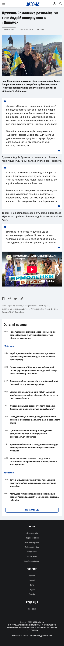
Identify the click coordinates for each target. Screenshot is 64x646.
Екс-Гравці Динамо (49, 309)
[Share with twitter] (15, 299)
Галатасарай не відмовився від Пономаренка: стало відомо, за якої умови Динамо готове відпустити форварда (33, 335)
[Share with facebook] (3, 299)
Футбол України (32, 542)
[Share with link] (22, 299)
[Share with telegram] (9, 299)
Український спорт (32, 561)
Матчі (32, 580)
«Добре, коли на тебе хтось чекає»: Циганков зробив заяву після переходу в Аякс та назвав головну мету (33, 356)
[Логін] (54, 3)
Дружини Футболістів (31, 309)
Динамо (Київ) (8, 312)
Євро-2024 (32, 552)
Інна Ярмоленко (30, 306)
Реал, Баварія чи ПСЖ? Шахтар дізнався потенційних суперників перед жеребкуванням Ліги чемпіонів (33, 461)
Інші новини (32, 556)
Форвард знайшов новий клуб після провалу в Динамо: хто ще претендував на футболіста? (33, 407)
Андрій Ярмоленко (14, 306)
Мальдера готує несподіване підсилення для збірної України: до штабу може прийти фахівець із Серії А (34, 497)
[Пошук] (60, 3)
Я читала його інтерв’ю (19, 231)
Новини (32, 576)
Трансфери (19, 312)
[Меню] (6, 3)
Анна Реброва (44, 306)
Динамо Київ (32, 533)
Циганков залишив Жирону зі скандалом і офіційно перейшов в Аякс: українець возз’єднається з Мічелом (31, 433)
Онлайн (32, 594)
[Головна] (32, 3)
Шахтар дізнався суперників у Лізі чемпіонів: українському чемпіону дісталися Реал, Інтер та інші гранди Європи (34, 395)
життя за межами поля (11, 309)
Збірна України (32, 538)
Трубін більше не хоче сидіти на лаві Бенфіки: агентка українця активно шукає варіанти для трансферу (33, 483)
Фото (32, 585)
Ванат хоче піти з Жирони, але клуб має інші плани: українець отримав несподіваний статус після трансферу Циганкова (33, 370)
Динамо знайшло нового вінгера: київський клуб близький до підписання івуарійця (34, 383)
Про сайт (32, 609)
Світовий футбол (32, 547)
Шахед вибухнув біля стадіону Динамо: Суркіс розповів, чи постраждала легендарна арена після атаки (35, 419)
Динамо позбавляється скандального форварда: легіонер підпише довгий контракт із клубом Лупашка (34, 447)
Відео (32, 589)
